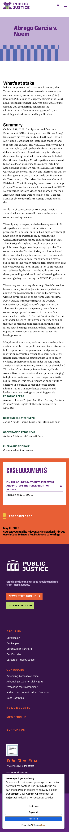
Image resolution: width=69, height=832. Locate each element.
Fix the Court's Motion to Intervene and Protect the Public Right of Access (30, 486)
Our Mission (13, 638)
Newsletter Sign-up (22, 596)
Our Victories (13, 654)
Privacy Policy (13, 766)
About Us (13, 631)
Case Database (15, 698)
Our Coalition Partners (19, 648)
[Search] (58, 5)
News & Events (18, 707)
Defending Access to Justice (22, 676)
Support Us (15, 729)
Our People (12, 643)
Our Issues (15, 669)
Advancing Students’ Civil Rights (24, 681)
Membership (16, 717)
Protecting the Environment (22, 687)
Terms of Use (27, 766)
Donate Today (18, 605)
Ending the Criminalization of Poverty (27, 692)
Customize (34, 806)
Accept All (33, 819)
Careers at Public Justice (20, 659)
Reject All (33, 812)
